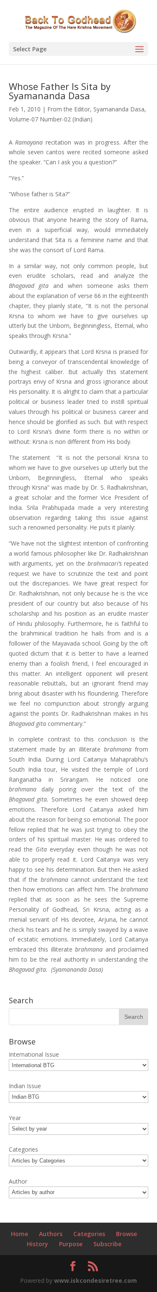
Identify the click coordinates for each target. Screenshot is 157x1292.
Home (19, 1234)
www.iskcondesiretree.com (95, 1280)
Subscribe (107, 1244)
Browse (126, 1234)
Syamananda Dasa (118, 109)
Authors (50, 1234)
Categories (89, 1234)
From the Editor (68, 109)
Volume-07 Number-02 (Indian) (51, 119)
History (37, 1244)
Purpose (70, 1244)
